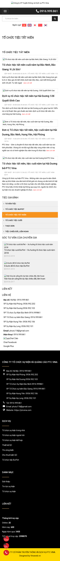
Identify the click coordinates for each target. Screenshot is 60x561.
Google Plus (8, 346)
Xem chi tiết (27, 83)
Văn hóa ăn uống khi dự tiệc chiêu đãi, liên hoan (24, 279)
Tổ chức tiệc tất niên (23, 31)
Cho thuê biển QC (9, 455)
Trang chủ (6, 31)
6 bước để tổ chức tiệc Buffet (16, 266)
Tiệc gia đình (10, 197)
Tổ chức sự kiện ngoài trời (13, 435)
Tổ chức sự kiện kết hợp (12, 440)
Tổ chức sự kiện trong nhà (13, 430)
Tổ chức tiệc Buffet (14, 209)
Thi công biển (8, 450)
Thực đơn (9, 226)
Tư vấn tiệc (10, 204)
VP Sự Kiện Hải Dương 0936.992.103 (19, 308)
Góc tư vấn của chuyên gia (19, 237)
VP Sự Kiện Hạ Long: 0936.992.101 (18, 326)
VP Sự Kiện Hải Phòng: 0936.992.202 (19, 304)
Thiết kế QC (7, 445)
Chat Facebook (10, 342)
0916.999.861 (48, 11)
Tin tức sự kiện (8, 486)
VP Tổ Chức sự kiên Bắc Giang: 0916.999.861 (23, 317)
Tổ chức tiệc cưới (13, 220)
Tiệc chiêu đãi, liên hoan (16, 231)
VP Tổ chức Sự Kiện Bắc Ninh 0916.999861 (22, 313)
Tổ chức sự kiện (9, 491)
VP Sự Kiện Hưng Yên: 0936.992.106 (19, 322)
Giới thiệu (6, 481)
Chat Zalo (14, 338)
